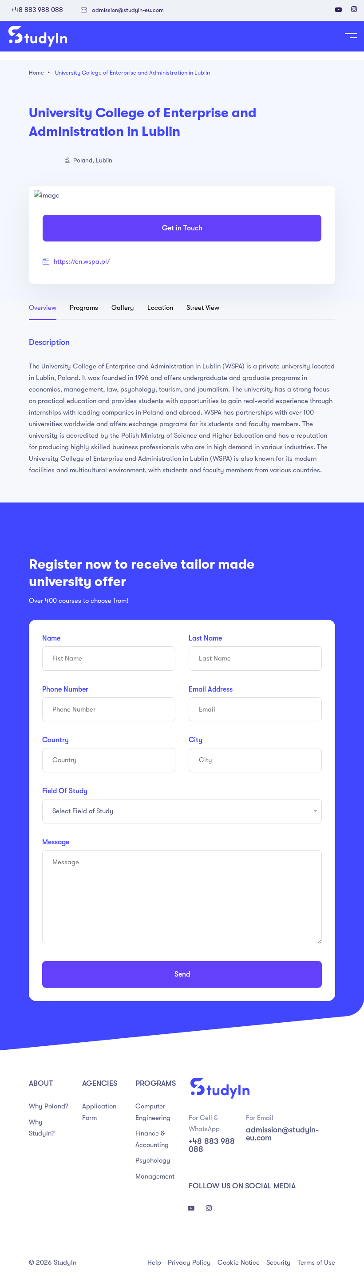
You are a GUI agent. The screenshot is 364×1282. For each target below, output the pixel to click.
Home (36, 72)
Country (55, 740)
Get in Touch (182, 228)
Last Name (205, 638)
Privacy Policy (189, 1262)
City (195, 740)
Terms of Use (316, 1262)
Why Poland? (48, 1106)
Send (182, 974)
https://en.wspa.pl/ (82, 261)
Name (51, 638)
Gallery (122, 308)
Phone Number (65, 689)
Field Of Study (64, 791)
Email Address (211, 689)
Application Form (99, 1112)
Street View (202, 308)
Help (154, 1262)
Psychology (152, 1160)
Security (278, 1262)
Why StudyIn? (42, 1128)
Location (160, 308)
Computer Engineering (152, 1112)
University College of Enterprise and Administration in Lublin (132, 72)
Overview (42, 308)
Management (154, 1176)
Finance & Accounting (152, 1139)
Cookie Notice (239, 1262)
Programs (84, 308)
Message (55, 842)
